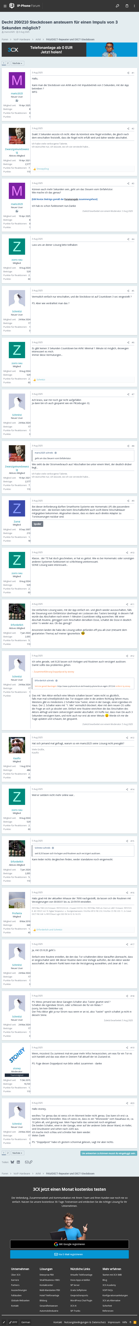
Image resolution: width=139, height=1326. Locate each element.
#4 (133, 239)
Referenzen (108, 1310)
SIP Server (75, 1285)
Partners (15, 1285)
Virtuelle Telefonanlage (81, 1274)
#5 (133, 290)
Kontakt (14, 1305)
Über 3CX (15, 1274)
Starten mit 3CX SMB (112, 1274)
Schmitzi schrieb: (43, 847)
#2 (133, 128)
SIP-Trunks (75, 1310)
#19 (132, 1047)
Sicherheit (107, 1305)
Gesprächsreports (79, 1295)
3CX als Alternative (111, 1300)
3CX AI (73, 1305)
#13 (132, 737)
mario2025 (9, 31)
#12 (132, 655)
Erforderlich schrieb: (44, 680)
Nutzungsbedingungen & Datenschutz (85, 1322)
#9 (133, 500)
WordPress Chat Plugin (81, 1300)
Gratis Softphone (78, 1290)
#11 (132, 604)
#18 (132, 995)
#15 (132, 841)
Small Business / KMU (50, 1280)
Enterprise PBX (47, 1274)
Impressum (114, 1322)
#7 (133, 394)
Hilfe (124, 1322)
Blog (105, 1280)
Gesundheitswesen (49, 1305)
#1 (133, 72)
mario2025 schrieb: (44, 452)
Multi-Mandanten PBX (50, 1290)
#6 (133, 342)
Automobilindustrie (49, 1310)
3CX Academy (109, 1285)
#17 (132, 944)
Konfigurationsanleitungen (115, 1295)
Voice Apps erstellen (80, 1280)
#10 (132, 552)
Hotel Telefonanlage (49, 1295)
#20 (132, 1103)
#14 (132, 789)
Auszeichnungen (19, 1290)
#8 (133, 445)
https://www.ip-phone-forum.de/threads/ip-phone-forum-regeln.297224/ (86, 686)
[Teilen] (128, 73)
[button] (5, 6)
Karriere (15, 1280)
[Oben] (130, 1322)
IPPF (14, 1322)
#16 (132, 892)
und (49, 929)
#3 (133, 183)
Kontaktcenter (46, 1285)
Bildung (43, 1300)
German (25, 1322)
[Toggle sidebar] (134, 6)
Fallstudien (16, 1295)
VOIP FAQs (108, 1290)
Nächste (16, 63)
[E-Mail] (24, 1162)
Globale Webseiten (20, 1300)
